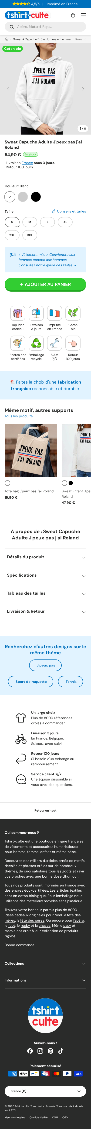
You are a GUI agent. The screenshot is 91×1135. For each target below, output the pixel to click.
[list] (45, 89)
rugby (25, 925)
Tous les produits (19, 416)
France (27, 163)
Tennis (71, 681)
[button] (73, 15)
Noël (58, 915)
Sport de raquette (31, 681)
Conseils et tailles (71, 211)
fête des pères (32, 920)
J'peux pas (46, 665)
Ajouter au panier (48, 284)
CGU (55, 1117)
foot (11, 925)
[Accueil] (7, 39)
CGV (65, 1117)
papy (67, 925)
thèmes (11, 871)
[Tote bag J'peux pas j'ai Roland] (31, 450)
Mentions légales (15, 1117)
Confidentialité (38, 1117)
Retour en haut (45, 811)
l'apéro (78, 920)
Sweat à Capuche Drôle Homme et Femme (42, 39)
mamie (10, 931)
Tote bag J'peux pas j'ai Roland (29, 491)
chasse (45, 925)
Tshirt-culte (22, 1106)
